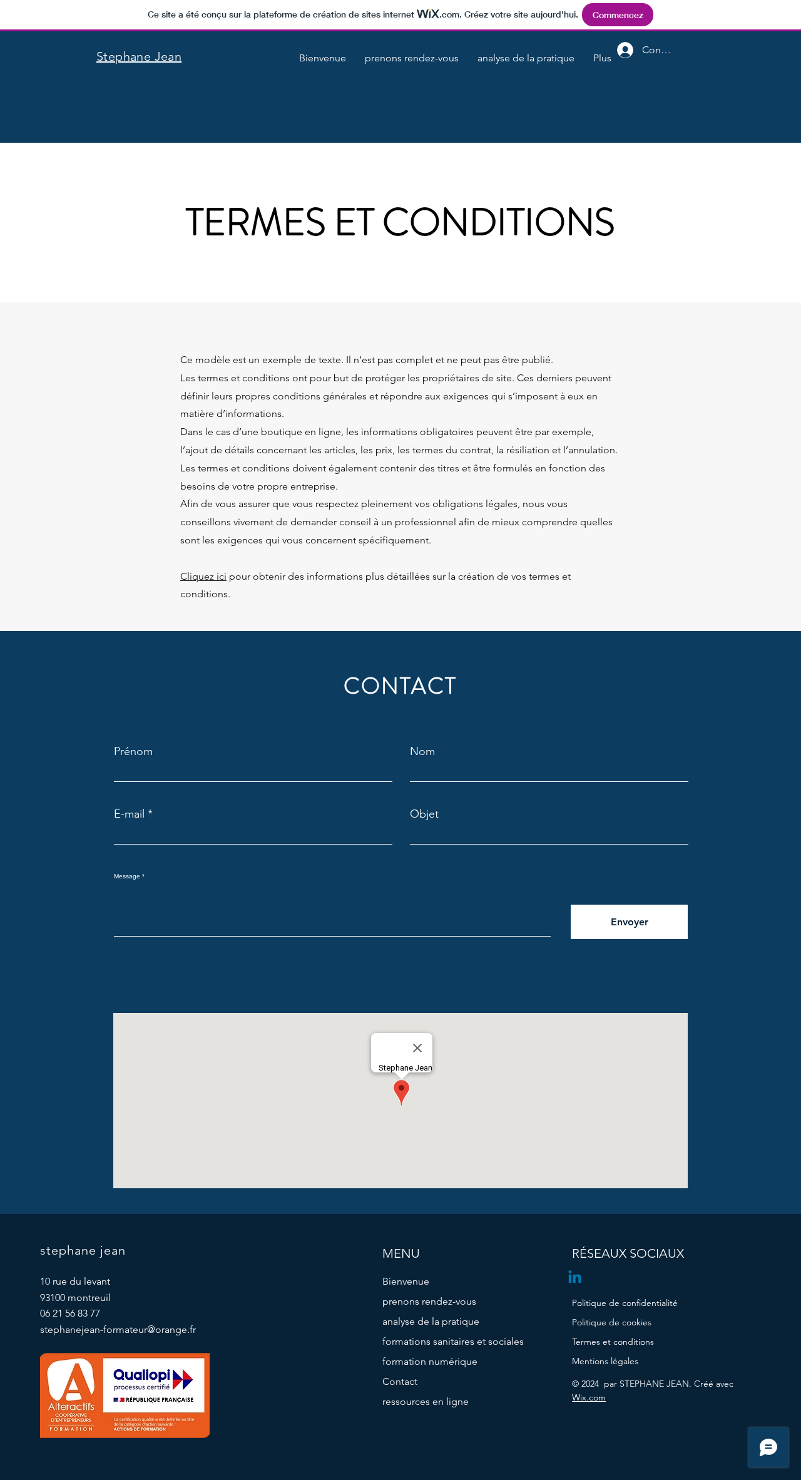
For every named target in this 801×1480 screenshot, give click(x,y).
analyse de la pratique (430, 1321)
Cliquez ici (203, 576)
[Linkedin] (575, 1278)
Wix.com (589, 1397)
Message (127, 876)
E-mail (129, 814)
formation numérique (429, 1361)
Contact (399, 1381)
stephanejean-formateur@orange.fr (118, 1329)
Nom (422, 751)
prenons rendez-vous (429, 1301)
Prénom (133, 751)
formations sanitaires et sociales (440, 1341)
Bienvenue (405, 1281)
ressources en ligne (425, 1401)
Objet (424, 814)
